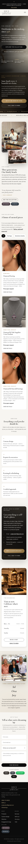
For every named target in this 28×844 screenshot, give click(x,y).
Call (14, 776)
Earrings (9, 235)
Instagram (6, 203)
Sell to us (17, 816)
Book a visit (14, 639)
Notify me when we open (14, 100)
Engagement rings (6, 822)
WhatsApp (20, 772)
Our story (17, 819)
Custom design (5, 816)
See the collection (10, 199)
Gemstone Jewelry (20, 235)
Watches (3, 819)
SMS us (3, 802)
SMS (12, 772)
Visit (16, 822)
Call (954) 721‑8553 (14, 105)
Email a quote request (14, 550)
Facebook (15, 203)
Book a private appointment (14, 51)
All (3, 235)
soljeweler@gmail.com (17, 534)
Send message (14, 765)
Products (3, 814)
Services (17, 814)
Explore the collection (14, 47)
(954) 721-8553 (14, 643)
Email (6, 772)
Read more (14, 7)
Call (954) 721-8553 (14, 555)
